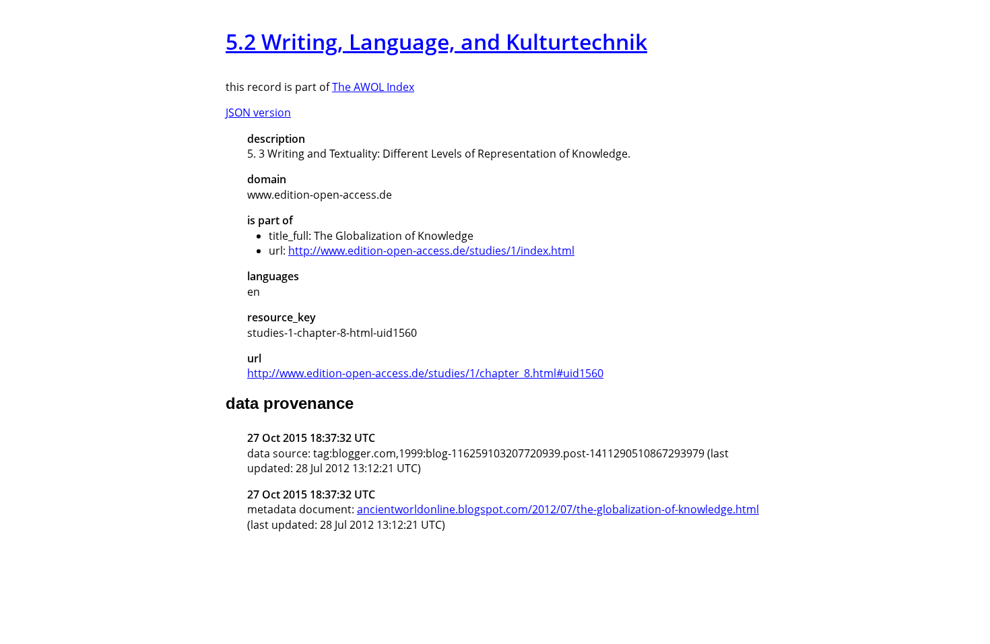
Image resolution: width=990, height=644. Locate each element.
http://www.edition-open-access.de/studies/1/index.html (431, 250)
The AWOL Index (373, 86)
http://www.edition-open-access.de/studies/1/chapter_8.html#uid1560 (425, 373)
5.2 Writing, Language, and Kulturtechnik (436, 41)
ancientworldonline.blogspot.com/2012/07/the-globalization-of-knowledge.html (558, 509)
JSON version (258, 112)
